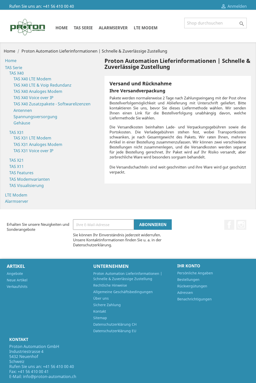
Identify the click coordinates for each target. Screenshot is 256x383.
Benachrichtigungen (194, 299)
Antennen (23, 110)
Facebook (229, 225)
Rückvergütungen (192, 286)
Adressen (185, 292)
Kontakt (99, 311)
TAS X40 (16, 73)
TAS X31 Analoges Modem (38, 144)
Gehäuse (22, 123)
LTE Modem (146, 28)
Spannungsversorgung (35, 116)
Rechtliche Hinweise (110, 285)
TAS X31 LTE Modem (32, 138)
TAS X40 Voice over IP (34, 97)
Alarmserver (113, 28)
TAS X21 (16, 160)
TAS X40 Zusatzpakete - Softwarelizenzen (52, 104)
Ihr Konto (188, 266)
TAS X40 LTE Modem (32, 79)
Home (62, 28)
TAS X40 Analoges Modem (38, 91)
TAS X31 (16, 132)
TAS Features (21, 172)
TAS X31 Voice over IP (34, 150)
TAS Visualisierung (26, 185)
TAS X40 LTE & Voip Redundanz (43, 85)
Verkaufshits (17, 286)
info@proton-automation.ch (49, 376)
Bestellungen (188, 279)
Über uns (101, 298)
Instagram (241, 225)
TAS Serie (83, 28)
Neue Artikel (17, 280)
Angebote (15, 273)
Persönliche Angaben (195, 273)
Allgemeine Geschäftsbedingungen (123, 291)
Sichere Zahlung (107, 304)
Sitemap (100, 317)
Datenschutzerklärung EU (114, 330)
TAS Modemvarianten (29, 179)
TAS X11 (16, 166)
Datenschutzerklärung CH (114, 324)
